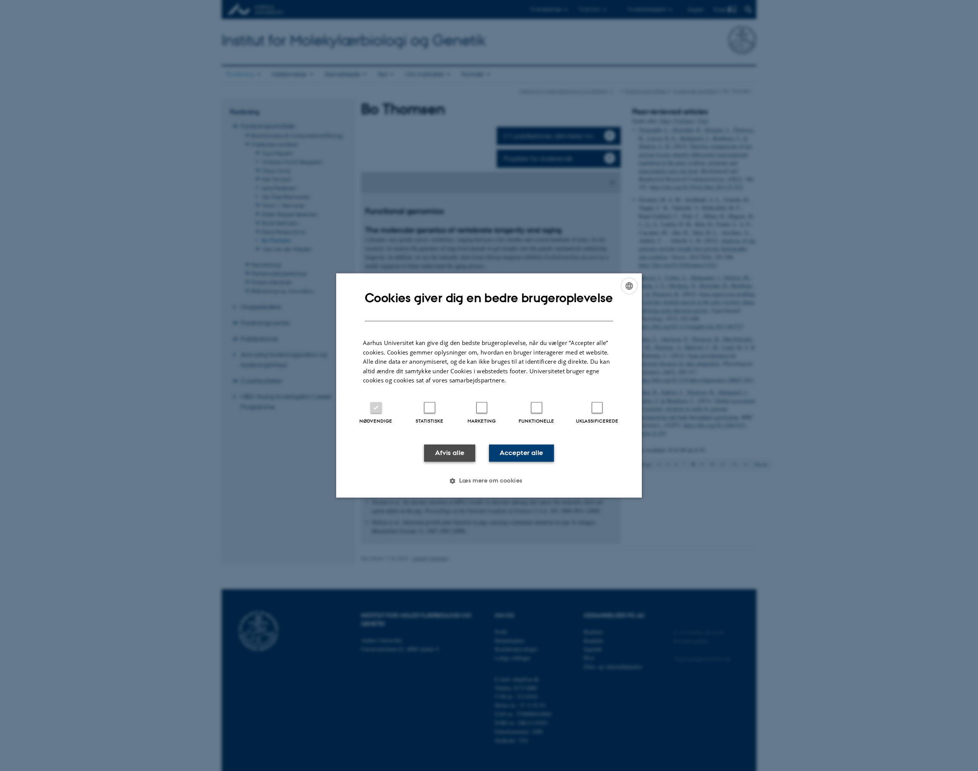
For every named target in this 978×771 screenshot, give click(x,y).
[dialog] (489, 385)
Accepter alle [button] (521, 453)
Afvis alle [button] (450, 453)
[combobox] (629, 286)
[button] (488, 481)
